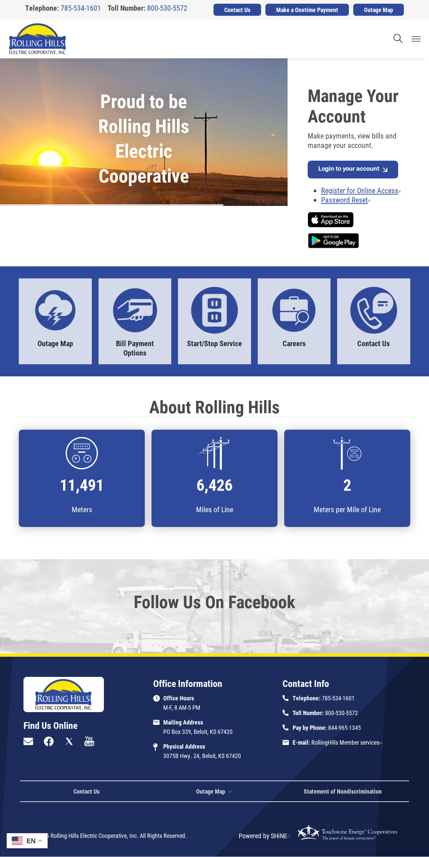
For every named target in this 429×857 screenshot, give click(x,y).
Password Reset (344, 200)
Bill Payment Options (132, 321)
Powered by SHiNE (263, 836)
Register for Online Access (359, 190)
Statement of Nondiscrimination (343, 791)
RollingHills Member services (345, 742)
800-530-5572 (167, 8)
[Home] (38, 39)
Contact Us (369, 316)
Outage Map (51, 316)
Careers (287, 316)
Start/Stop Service (214, 316)
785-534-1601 (81, 8)
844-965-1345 (344, 728)
